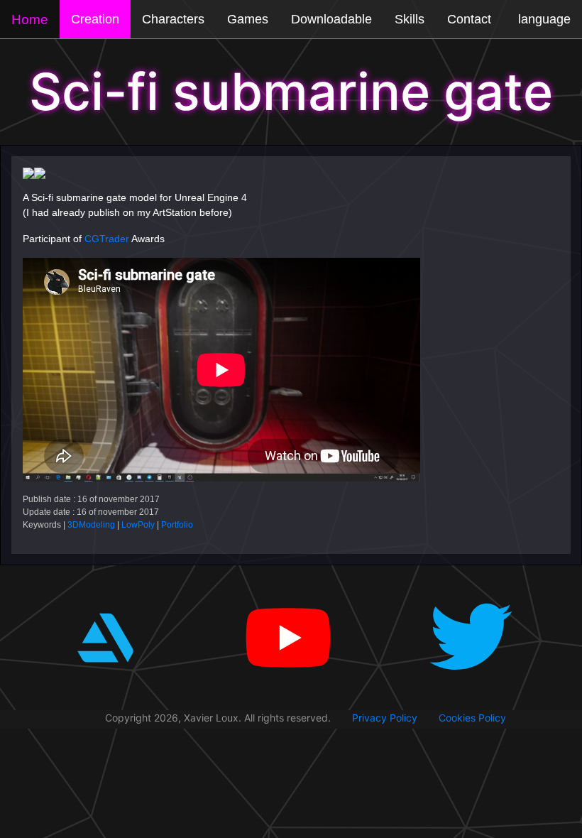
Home (29, 19)
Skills (409, 19)
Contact (469, 19)
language (544, 19)
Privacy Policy (384, 718)
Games (247, 19)
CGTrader (106, 238)
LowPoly (138, 525)
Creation (95, 19)
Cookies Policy (472, 718)
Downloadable (331, 19)
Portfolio (177, 525)
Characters (173, 19)
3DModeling (91, 525)
